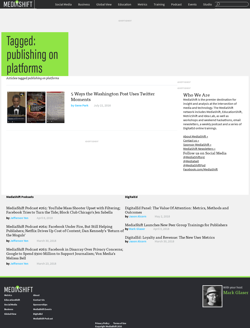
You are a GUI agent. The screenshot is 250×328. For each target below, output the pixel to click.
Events (192, 4)
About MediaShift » (195, 136)
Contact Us (39, 299)
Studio (207, 4)
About (36, 295)
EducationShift (12, 299)
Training (159, 4)
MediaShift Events (42, 309)
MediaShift (18, 288)
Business (84, 4)
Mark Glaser (137, 229)
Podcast (176, 4)
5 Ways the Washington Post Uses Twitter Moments (113, 96)
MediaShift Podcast (43, 318)
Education (124, 4)
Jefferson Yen (19, 218)
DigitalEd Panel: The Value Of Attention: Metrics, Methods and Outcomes (177, 210)
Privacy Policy (102, 323)
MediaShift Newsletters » (199, 149)
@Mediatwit (191, 161)
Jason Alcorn (137, 216)
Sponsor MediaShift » (197, 145)
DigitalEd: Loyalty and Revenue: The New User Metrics (170, 237)
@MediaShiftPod (194, 165)
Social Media (63, 4)
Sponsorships (40, 304)
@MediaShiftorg (194, 157)
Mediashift (18, 3)
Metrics (142, 4)
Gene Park (81, 105)
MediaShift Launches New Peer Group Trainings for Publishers (176, 225)
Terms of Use (119, 323)
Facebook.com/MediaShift (200, 169)
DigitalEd (38, 314)
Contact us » (191, 140)
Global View (104, 4)
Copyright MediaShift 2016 (108, 326)
